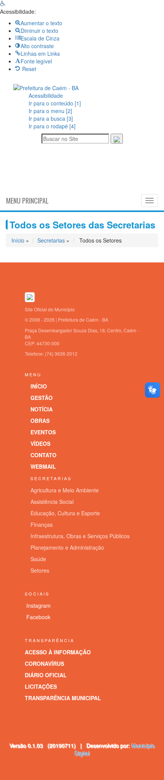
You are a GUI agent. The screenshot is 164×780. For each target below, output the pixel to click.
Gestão (42, 397)
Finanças (42, 524)
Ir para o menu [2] (50, 111)
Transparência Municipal (63, 698)
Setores (40, 570)
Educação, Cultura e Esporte (65, 513)
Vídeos (40, 443)
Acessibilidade (46, 95)
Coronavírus (44, 663)
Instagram (38, 605)
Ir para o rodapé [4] (52, 126)
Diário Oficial (46, 675)
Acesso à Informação (58, 652)
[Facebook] (82, 169)
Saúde (38, 559)
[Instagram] (66, 169)
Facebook (38, 617)
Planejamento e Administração (67, 547)
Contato (43, 455)
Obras (40, 420)
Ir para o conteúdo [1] (55, 103)
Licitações (41, 686)
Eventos (43, 432)
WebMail (43, 466)
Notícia (42, 409)
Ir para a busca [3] (51, 118)
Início (17, 240)
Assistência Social (52, 501)
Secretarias (51, 240)
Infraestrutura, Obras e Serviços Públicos (80, 536)
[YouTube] (98, 169)
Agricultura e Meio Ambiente (65, 490)
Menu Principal (27, 201)
